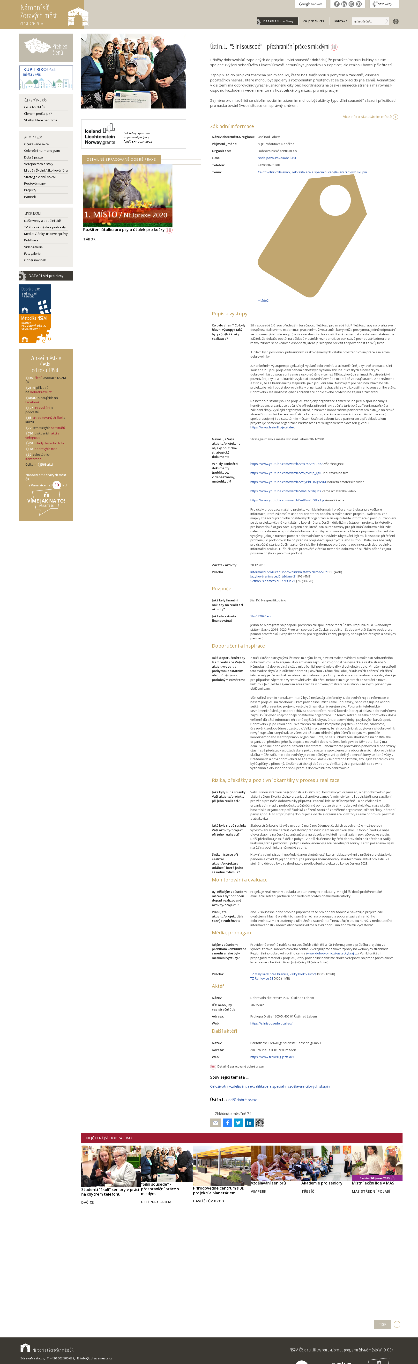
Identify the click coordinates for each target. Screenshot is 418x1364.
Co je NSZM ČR (34, 107)
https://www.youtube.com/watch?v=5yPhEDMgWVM (288, 482)
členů (39, 377)
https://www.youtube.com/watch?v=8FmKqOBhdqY (287, 500)
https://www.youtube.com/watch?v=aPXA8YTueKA (286, 464)
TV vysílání (42, 407)
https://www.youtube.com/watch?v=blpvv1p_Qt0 (285, 473)
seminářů (57, 428)
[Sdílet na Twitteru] (237, 1123)
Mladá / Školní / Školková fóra (46, 170)
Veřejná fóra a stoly (38, 164)
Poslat (216, 1123)
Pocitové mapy (35, 183)
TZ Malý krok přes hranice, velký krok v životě (283, 974)
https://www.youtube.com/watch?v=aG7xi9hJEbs (285, 491)
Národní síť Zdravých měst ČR (53, 1350)
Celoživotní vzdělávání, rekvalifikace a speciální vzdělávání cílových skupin (312, 172)
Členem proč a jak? (38, 113)
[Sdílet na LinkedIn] (248, 1123)
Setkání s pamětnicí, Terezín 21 (272, 581)
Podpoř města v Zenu (41, 71)
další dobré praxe (242, 1099)
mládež (263, 300)
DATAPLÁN (278, 21)
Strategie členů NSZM (40, 177)
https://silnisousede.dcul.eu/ (271, 1023)
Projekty (30, 190)
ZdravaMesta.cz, (32, 1358)
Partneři (30, 197)
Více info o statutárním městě (367, 116)
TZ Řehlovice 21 (261, 978)
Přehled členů (59, 49)
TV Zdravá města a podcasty (45, 227)
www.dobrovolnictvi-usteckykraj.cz (332, 953)
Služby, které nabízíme (40, 120)
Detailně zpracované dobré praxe (240, 1066)
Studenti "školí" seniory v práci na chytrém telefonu (110, 1192)
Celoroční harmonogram (42, 150)
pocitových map (46, 449)
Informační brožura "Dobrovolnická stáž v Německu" (288, 572)
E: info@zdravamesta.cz (94, 1358)
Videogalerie (33, 247)
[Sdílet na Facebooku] (226, 1123)
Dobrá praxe (33, 157)
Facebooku (33, 402)
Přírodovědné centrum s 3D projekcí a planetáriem (219, 1190)
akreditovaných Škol (48, 417)
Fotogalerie (32, 253)
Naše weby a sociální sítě (42, 220)
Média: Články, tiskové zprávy (46, 233)
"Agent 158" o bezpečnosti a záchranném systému (131, 238)
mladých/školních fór (50, 443)
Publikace (31, 240)
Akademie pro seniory (322, 1183)
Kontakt (341, 21)
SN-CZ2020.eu (260, 616)
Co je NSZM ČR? (313, 21)
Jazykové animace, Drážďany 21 (273, 576)
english (395, 21)
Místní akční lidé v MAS (373, 1183)
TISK (382, 1324)
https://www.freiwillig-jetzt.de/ (272, 427)
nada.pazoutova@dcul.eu (277, 158)
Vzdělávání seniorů (268, 1183)
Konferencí (33, 459)
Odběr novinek (35, 260)
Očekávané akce (36, 144)
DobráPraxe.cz (41, 392)
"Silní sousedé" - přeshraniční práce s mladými (160, 1189)
